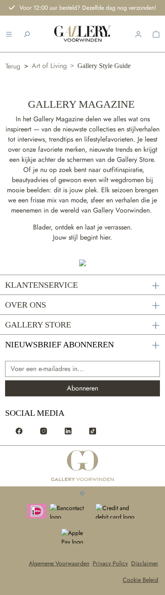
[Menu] (9, 34)
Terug (13, 66)
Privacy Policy (110, 563)
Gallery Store (38, 324)
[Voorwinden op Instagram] (43, 431)
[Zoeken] (27, 34)
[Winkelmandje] (156, 34)
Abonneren (82, 388)
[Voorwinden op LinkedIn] (68, 431)
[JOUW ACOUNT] (138, 34)
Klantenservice (41, 284)
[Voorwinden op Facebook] (19, 431)
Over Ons (25, 304)
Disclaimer (144, 563)
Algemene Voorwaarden (59, 563)
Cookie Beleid (140, 580)
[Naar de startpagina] (82, 34)
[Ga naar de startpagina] (82, 466)
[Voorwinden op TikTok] (93, 431)
